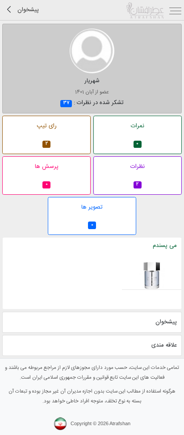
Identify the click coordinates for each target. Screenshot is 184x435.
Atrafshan (119, 423)
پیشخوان (166, 322)
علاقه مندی (164, 345)
